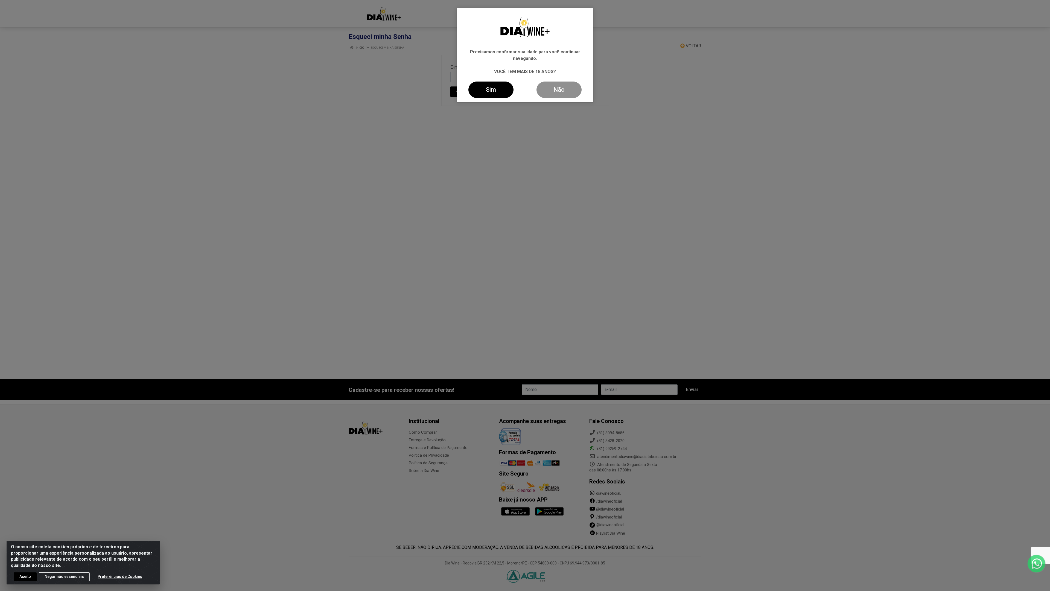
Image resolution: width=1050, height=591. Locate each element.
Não (559, 89)
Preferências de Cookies (120, 576)
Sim (491, 89)
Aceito (25, 576)
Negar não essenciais (64, 576)
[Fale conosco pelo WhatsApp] (1036, 563)
